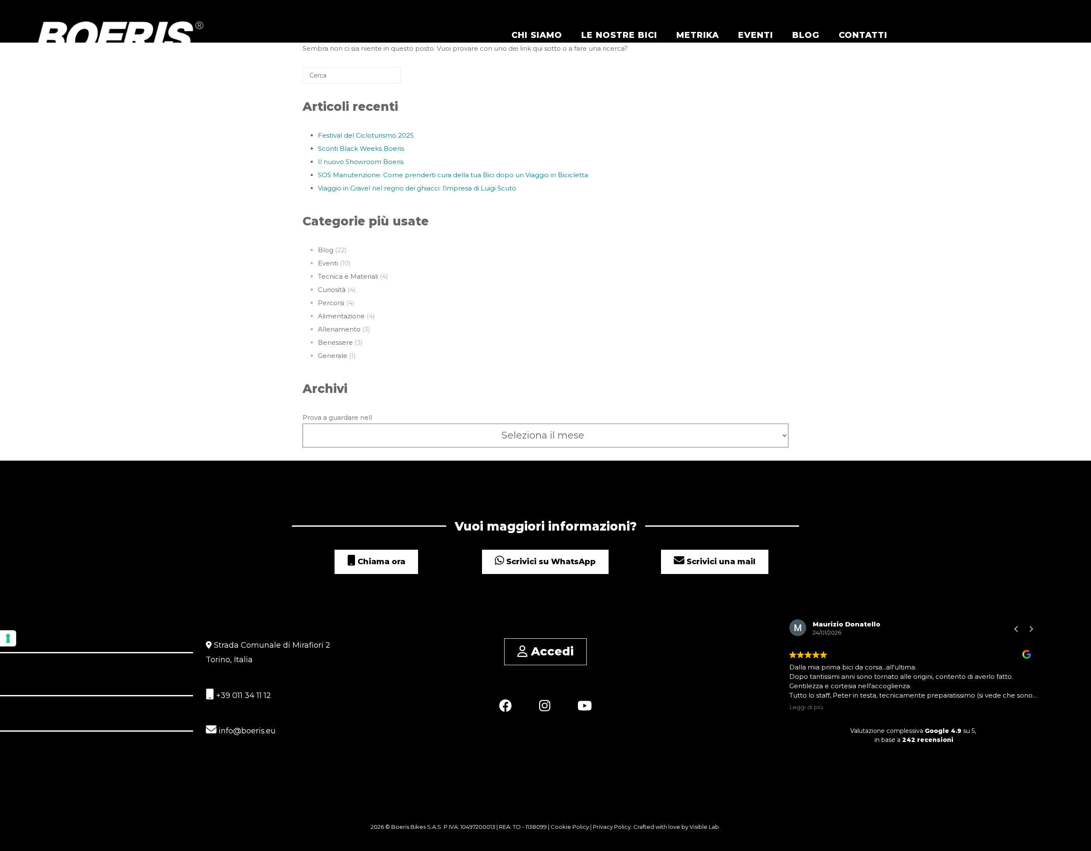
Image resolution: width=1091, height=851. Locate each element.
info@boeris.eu (246, 731)
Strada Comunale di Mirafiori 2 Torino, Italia (268, 652)
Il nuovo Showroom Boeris (361, 162)
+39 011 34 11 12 (242, 695)
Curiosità (332, 290)
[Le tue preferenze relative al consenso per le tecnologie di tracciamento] (8, 638)
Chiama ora (380, 561)
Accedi (551, 651)
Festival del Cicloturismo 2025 (366, 135)
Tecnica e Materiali (348, 276)
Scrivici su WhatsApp (550, 561)
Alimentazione (341, 316)
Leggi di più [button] (806, 707)
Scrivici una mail (720, 561)
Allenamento (339, 329)
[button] (1031, 629)
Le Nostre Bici (619, 35)
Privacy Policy (612, 826)
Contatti (863, 35)
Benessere (335, 342)
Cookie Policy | (572, 826)
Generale (332, 356)
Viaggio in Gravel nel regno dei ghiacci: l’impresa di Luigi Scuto (417, 188)
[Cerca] (381, 78)
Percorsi (331, 303)
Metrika (697, 35)
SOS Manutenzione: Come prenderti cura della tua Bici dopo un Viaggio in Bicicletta (453, 175)
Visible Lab (704, 826)
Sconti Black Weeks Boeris (361, 148)
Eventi (755, 35)
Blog (806, 35)
